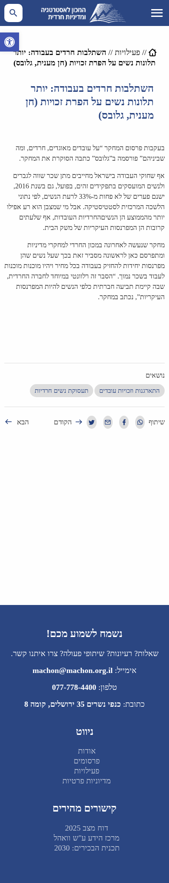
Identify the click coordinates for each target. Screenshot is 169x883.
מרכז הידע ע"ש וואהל (87, 838)
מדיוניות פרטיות (86, 780)
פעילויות (127, 52)
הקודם (63, 422)
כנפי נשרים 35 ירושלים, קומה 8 (72, 704)
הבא (23, 422)
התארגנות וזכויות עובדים (129, 390)
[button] (9, 42)
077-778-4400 (74, 687)
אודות (87, 751)
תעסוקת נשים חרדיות (61, 390)
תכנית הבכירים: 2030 (87, 848)
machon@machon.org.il (72, 670)
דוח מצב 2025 (86, 828)
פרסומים (87, 761)
